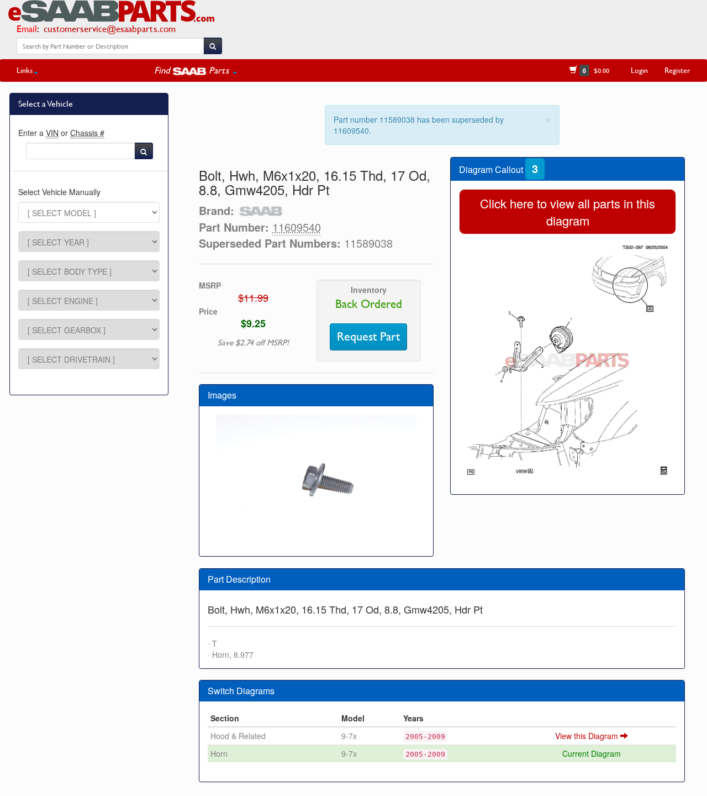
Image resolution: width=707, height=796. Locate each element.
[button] (195, 70)
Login (639, 70)
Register (677, 70)
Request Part (368, 336)
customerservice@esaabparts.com (110, 28)
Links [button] (25, 70)
